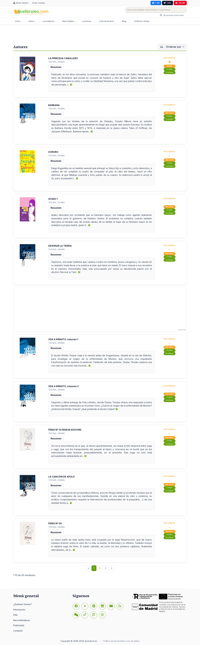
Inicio (17, 21)
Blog (124, 21)
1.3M (157, 3)
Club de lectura (106, 21)
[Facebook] (76, 606)
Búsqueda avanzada (173, 15)
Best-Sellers (68, 21)
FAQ (15, 615)
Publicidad (18, 625)
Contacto (18, 630)
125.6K (182, 3)
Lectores (86, 21)
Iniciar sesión (22, 3)
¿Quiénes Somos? (22, 604)
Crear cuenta (38, 3)
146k (169, 3)
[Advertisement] (100, 35)
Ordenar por (173, 46)
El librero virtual (141, 21)
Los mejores (48, 21)
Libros (31, 21)
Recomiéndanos (21, 620)
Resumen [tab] (56, 67)
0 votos (169, 116)
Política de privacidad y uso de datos (121, 641)
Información (19, 609)
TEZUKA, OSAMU (56, 62)
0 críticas (169, 72)
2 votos (169, 69)
